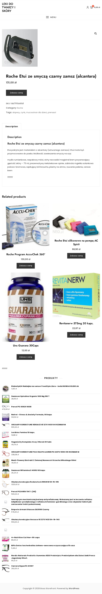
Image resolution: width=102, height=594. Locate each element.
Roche (20, 108)
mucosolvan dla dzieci (36, 112)
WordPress (74, 588)
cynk (23, 112)
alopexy (16, 112)
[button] (51, 17)
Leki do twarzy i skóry (8, 7)
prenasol (52, 112)
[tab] (11, 126)
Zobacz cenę (16, 92)
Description (11, 126)
